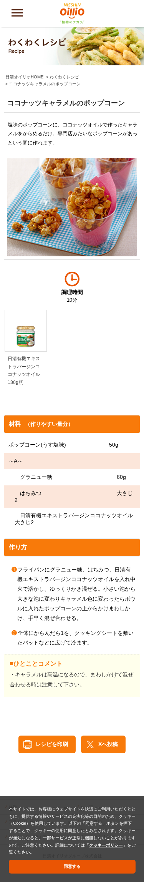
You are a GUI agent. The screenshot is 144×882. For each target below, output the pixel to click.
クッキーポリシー (106, 845)
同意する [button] (72, 866)
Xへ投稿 (108, 744)
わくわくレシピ (64, 77)
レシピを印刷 (52, 744)
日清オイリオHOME (24, 77)
